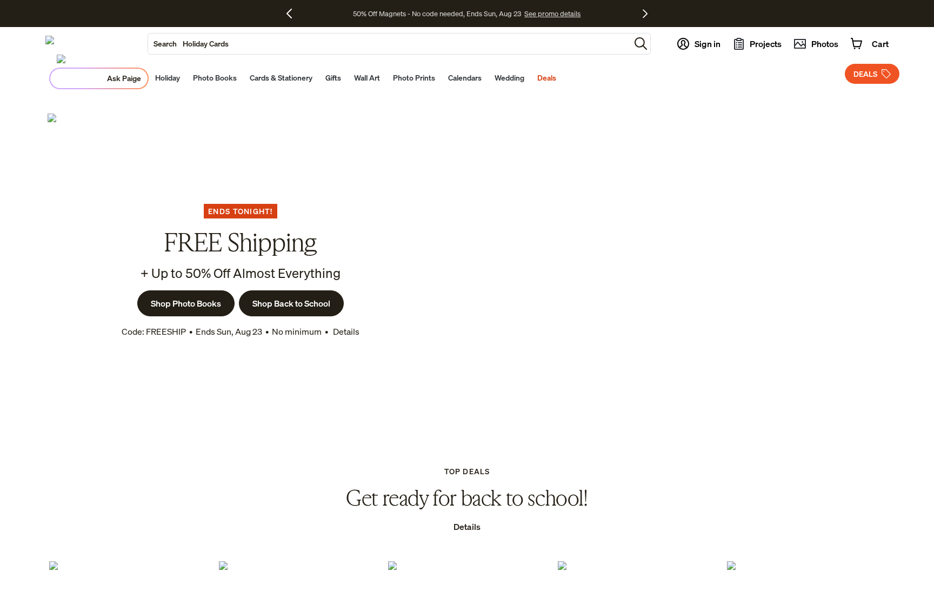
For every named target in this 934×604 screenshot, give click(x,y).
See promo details (552, 13)
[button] (640, 43)
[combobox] (389, 44)
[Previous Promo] (293, 13)
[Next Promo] (645, 13)
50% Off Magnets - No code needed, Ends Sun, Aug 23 (437, 13)
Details (345, 331)
